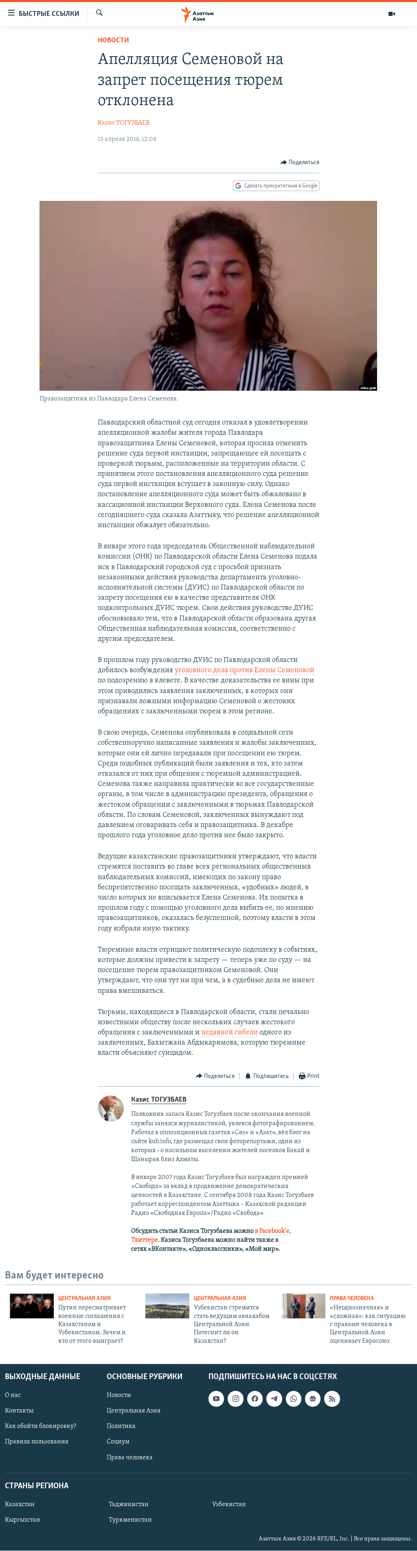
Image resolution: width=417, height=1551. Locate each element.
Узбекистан (229, 1504)
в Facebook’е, (273, 1231)
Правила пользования (36, 1442)
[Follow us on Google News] (312, 1399)
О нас (13, 1396)
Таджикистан (129, 1504)
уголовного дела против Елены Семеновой (244, 670)
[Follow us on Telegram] (274, 1399)
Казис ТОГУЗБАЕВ (123, 123)
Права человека (352, 1299)
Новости (113, 40)
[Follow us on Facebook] (255, 1399)
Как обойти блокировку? (40, 1426)
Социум (118, 1442)
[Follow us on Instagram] (235, 1399)
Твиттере (144, 1240)
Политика (121, 1426)
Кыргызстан (22, 1520)
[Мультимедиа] (392, 14)
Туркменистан (130, 1520)
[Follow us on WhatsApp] (293, 1399)
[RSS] (332, 1399)
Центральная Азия (84, 1299)
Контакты (19, 1411)
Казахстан (20, 1504)
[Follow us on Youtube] (216, 1399)
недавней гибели (229, 1032)
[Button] (300, 162)
